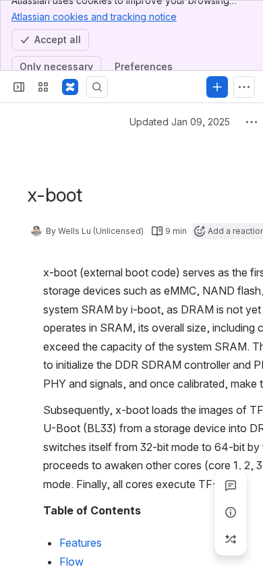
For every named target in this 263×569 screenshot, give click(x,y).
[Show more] (244, 87)
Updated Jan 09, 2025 (179, 121)
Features (80, 542)
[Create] (217, 87)
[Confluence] (70, 87)
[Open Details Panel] (230, 512)
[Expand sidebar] (19, 87)
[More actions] (251, 122)
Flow (71, 561)
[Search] (97, 87)
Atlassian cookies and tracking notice (94, 16)
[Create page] (230, 539)
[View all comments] (230, 485)
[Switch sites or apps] (43, 87)
